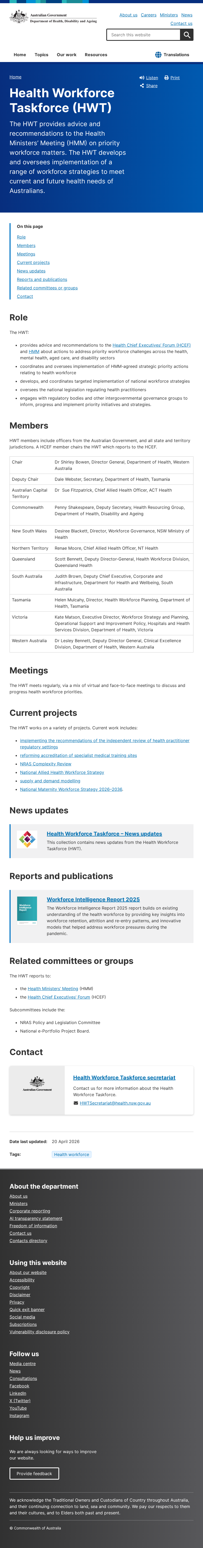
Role (21, 237)
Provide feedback (34, 1473)
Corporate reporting (30, 1211)
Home (20, 54)
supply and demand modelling (50, 780)
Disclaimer (20, 1294)
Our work (66, 54)
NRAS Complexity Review (45, 763)
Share (152, 85)
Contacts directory (28, 1240)
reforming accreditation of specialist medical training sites (78, 755)
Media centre (23, 1363)
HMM (34, 351)
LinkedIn (18, 1393)
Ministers (169, 14)
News (186, 14)
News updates (31, 271)
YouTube (18, 1408)
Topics (41, 54)
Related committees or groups (47, 287)
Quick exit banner (27, 1309)
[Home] (53, 16)
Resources (96, 54)
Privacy (17, 1302)
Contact (25, 296)
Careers (148, 14)
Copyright (20, 1287)
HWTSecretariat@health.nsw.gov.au (115, 1103)
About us (128, 14)
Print (175, 77)
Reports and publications (42, 279)
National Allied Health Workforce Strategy (62, 772)
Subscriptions (23, 1324)
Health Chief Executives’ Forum (59, 997)
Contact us (181, 23)
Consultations (23, 1378)
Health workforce (71, 1154)
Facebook (19, 1385)
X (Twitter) (20, 1400)
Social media (22, 1317)
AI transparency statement (36, 1218)
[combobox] (143, 35)
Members (26, 245)
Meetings (26, 254)
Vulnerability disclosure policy (40, 1331)
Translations (176, 54)
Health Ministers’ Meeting (53, 988)
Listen (152, 77)
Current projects (33, 262)
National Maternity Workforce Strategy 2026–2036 (71, 789)
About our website (28, 1272)
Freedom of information (33, 1225)
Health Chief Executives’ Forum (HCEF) (152, 345)
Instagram (19, 1415)
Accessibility (22, 1279)
